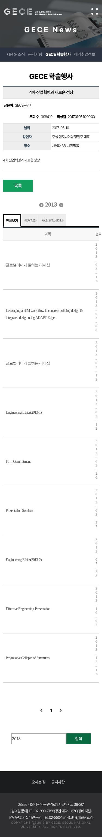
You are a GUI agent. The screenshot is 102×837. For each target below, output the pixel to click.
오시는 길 (38, 782)
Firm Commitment (18, 461)
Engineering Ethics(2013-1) (24, 412)
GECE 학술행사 (58, 54)
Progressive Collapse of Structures (27, 658)
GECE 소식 (16, 54)
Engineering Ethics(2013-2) (24, 560)
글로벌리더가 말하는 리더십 (28, 265)
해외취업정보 (84, 54)
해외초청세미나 (52, 220)
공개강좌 (30, 220)
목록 (18, 185)
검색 (78, 738)
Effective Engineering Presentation (28, 609)
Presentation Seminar (19, 511)
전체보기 (12, 220)
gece (38, 11)
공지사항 (35, 54)
